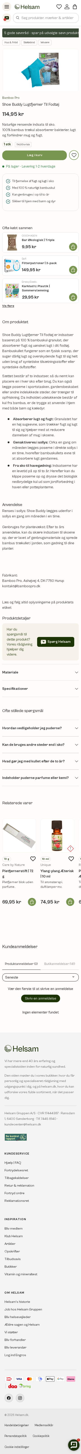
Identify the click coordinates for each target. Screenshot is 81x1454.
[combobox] (46, 18)
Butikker (10, 1267)
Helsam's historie (17, 1302)
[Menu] (6, 6)
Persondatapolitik (15, 1436)
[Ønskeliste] (59, 7)
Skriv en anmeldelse (40, 998)
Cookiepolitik (41, 1436)
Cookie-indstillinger (16, 1447)
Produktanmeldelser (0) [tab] (21, 964)
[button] (75, 7)
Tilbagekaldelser (16, 1178)
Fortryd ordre (14, 1193)
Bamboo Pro (11, 98)
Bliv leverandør (15, 1347)
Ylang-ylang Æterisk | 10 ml (57, 873)
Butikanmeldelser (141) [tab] (59, 964)
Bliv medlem (13, 1228)
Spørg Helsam (59, 642)
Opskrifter (12, 1251)
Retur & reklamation (19, 1185)
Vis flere (8, 306)
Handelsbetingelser (16, 1425)
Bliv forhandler (15, 1340)
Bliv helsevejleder (17, 1317)
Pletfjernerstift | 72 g (18, 873)
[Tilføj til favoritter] (74, 155)
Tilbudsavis (12, 1259)
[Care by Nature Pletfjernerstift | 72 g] (19, 836)
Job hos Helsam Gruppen (23, 1309)
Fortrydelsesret (16, 1170)
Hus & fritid (11, 42)
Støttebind (29, 42)
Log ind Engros (15, 1355)
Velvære (44, 42)
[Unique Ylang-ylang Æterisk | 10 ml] (57, 836)
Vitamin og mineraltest (20, 1274)
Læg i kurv (34, 155)
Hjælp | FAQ (12, 1163)
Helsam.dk (21, 1415)
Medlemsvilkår (44, 1425)
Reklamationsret (16, 1201)
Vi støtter (11, 1332)
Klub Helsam (13, 1236)
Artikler (9, 1244)
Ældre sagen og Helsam (22, 1325)
